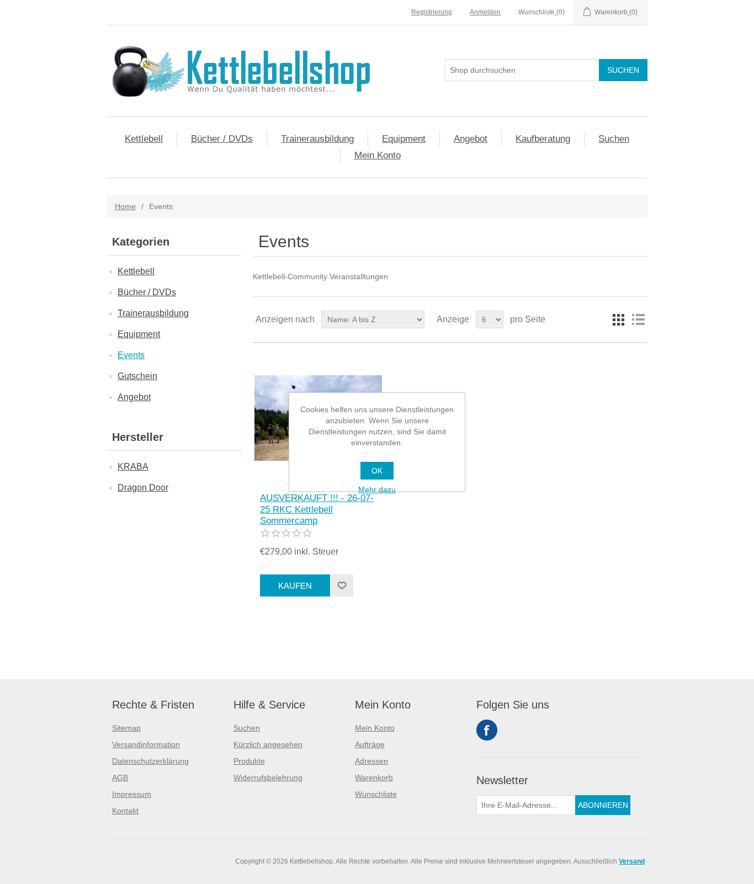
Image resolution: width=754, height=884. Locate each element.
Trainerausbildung (317, 139)
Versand (632, 861)
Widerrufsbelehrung (267, 777)
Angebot (470, 139)
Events (131, 355)
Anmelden (485, 12)
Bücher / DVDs (222, 139)
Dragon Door (143, 487)
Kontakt (125, 810)
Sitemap (126, 727)
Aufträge (370, 744)
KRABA (133, 466)
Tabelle (618, 319)
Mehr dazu (377, 489)
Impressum (131, 794)
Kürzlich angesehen (267, 744)
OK (377, 470)
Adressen (371, 761)
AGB (120, 777)
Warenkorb (374, 777)
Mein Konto (377, 155)
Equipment (404, 139)
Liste (638, 319)
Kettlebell (144, 139)
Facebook (486, 730)
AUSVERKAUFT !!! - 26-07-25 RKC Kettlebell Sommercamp (317, 509)
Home (125, 206)
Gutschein (137, 376)
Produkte (249, 761)
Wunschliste (376, 794)
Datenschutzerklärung (150, 761)
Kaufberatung (543, 139)
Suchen (613, 139)
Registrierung (431, 12)
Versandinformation (146, 744)
